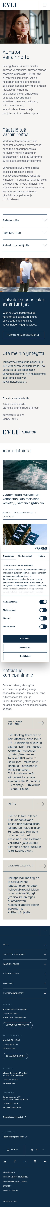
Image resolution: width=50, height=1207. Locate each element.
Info (5, 945)
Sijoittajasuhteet (13, 993)
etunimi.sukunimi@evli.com (14, 1018)
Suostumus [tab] (8, 556)
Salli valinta (25, 647)
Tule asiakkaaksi (15, 1056)
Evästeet (7, 1186)
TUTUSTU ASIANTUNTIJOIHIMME (23, 335)
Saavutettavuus (10, 1190)
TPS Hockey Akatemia (15, 723)
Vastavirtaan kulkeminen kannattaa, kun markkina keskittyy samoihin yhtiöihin (23, 499)
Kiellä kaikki (25, 656)
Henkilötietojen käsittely (15, 1177)
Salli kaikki (25, 638)
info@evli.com (9, 1048)
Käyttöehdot (9, 1172)
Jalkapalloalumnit (20, 866)
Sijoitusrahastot (24, 513)
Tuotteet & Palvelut (14, 955)
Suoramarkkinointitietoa (15, 1181)
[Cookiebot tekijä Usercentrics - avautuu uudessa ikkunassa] (35, 548)
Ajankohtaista (11, 974)
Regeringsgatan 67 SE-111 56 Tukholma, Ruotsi (15, 1098)
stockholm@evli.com (12, 1108)
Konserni (8, 984)
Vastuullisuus (11, 964)
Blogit (6, 513)
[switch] (43, 610)
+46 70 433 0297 (11, 1104)
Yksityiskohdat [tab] (25, 556)
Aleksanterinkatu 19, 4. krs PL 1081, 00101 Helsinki (15, 1074)
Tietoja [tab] (41, 556)
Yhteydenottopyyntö (17, 1025)
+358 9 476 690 (10, 1014)
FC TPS (12, 804)
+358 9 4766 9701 (11, 1044)
